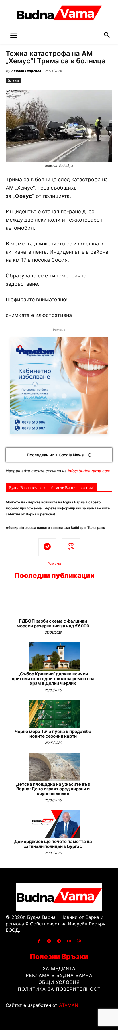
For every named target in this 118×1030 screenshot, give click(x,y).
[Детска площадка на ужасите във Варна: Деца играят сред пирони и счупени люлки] (54, 767)
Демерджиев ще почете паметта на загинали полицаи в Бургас (53, 844)
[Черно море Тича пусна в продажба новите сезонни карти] (54, 714)
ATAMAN (68, 1005)
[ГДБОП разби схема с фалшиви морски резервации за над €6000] (54, 604)
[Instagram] (48, 941)
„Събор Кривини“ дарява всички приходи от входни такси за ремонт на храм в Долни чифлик (53, 678)
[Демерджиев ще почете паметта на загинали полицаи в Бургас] (54, 824)
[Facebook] (38, 941)
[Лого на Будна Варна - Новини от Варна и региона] (59, 14)
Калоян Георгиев (26, 70)
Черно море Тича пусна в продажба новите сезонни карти (53, 734)
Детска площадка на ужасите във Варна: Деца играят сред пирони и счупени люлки (53, 788)
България (13, 80)
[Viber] (71, 547)
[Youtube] (69, 941)
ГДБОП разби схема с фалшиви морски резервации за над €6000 (53, 623)
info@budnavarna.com (89, 470)
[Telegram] (47, 547)
